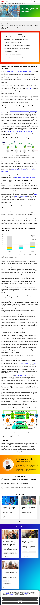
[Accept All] (7, 593)
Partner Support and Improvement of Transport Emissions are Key (16, 48)
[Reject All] (26, 593)
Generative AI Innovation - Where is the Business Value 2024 (17, 483)
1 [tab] (19, 521)
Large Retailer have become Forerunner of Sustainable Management (17, 45)
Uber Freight (29, 197)
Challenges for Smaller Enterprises (10, 51)
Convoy (35, 194)
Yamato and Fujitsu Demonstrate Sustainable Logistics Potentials (16, 57)
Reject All (20, 600)
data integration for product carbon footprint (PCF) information (19, 131)
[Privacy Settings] (11, 594)
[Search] (34, 1)
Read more (7, 556)
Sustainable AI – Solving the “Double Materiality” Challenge (19, 71)
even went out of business (21, 196)
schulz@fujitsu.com (19, 464)
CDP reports (30, 88)
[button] (37, 1)
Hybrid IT (5, 581)
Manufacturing (6, 553)
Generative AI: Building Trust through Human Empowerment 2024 (18, 487)
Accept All (20, 602)
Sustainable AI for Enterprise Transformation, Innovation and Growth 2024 (20, 479)
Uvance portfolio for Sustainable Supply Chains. (24, 177)
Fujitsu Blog (8, 1)
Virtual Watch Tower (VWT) (21, 375)
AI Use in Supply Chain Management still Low (12, 42)
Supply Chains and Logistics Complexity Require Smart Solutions (16, 36)
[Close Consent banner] (38, 590)
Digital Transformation (32, 552)
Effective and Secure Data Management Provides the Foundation (16, 39)
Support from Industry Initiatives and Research (12, 54)
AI (8, 581)
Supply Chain (12, 553)
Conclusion (6, 60)
